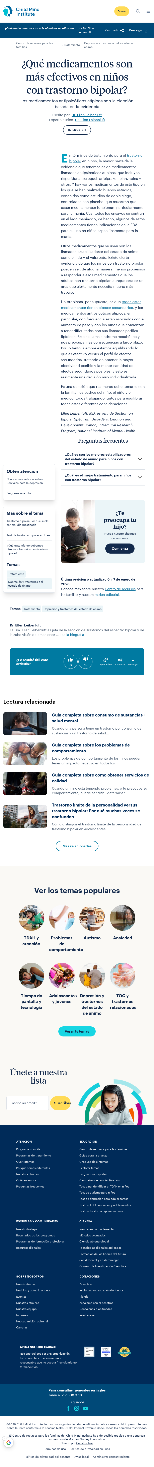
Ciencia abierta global (94, 1241)
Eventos (21, 1296)
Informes (22, 1315)
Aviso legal (81, 1456)
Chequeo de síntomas (93, 1161)
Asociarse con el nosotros (96, 1302)
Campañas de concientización (99, 1180)
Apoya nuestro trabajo (38, 1347)
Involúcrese (86, 1315)
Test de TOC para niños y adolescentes (105, 1205)
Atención (24, 1141)
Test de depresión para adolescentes (103, 1198)
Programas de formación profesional (40, 1241)
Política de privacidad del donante (47, 1456)
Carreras (21, 1327)
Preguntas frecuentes (30, 1186)
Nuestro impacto (27, 1284)
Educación (88, 1141)
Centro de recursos (120, 589)
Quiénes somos (26, 1180)
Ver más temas (77, 1031)
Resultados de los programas (35, 1235)
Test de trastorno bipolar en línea (101, 1211)
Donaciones (89, 1276)
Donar (122, 11)
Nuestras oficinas (27, 1174)
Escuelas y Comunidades (37, 1221)
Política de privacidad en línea (90, 1448)
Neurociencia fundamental (96, 1229)
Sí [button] (71, 665)
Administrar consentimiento (111, 1456)
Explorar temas (89, 1168)
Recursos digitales (28, 1247)
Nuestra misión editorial (32, 1321)
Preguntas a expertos (93, 1174)
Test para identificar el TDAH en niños (104, 1186)
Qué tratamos (25, 1161)
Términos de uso (55, 1448)
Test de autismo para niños (97, 1192)
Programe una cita (28, 1149)
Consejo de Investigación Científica (102, 1266)
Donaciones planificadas (95, 1309)
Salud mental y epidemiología (99, 1260)
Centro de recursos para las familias (34, 45)
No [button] (85, 665)
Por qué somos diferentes (33, 1168)
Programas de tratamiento (33, 1155)
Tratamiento (72, 45)
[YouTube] (85, 1408)
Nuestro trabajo (26, 1229)
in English (77, 129)
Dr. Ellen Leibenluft (87, 115)
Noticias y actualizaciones (33, 1290)
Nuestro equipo (26, 1309)
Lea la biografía (72, 635)
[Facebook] (68, 1408)
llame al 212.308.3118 (65, 1395)
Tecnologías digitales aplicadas (100, 1247)
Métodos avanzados (92, 1235)
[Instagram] (76, 1408)
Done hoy (85, 1284)
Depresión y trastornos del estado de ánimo (108, 45)
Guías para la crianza (93, 1155)
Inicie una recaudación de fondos (101, 1290)
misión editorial (107, 594)
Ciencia (85, 1221)
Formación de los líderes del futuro (102, 1254)
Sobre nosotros (30, 1276)
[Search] (138, 11)
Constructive (84, 1443)
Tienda (83, 1296)
